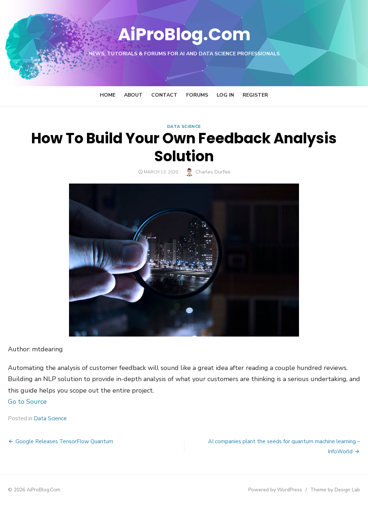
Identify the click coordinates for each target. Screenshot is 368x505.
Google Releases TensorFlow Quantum (64, 441)
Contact (164, 95)
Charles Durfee (213, 171)
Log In (225, 95)
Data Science (184, 126)
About (133, 95)
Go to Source (27, 401)
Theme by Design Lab (335, 489)
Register (255, 95)
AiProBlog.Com (184, 34)
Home (107, 95)
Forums (197, 95)
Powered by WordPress (275, 489)
